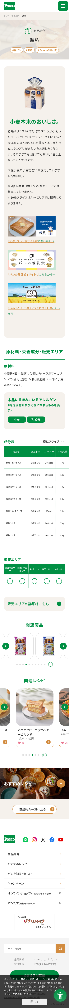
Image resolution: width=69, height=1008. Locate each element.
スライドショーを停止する (50, 664)
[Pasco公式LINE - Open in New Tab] (25, 839)
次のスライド (63, 646)
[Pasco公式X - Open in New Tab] (43, 839)
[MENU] (63, 6)
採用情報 (19, 964)
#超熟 (29, 50)
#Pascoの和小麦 (47, 50)
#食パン (16, 50)
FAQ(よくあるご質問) (45, 964)
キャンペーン (16, 883)
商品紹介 (16, 16)
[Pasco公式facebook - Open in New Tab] (51, 839)
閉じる (34, 1001)
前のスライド (5, 646)
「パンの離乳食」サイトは (32, 274)
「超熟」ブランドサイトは (31, 241)
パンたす (21, 903)
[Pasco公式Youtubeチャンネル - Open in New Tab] (60, 839)
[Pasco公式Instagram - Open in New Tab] (34, 839)
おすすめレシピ (17, 864)
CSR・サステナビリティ (46, 959)
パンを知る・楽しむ (20, 874)
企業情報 (19, 959)
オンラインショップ (29, 893)
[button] (17, 664)
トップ (6, 16)
